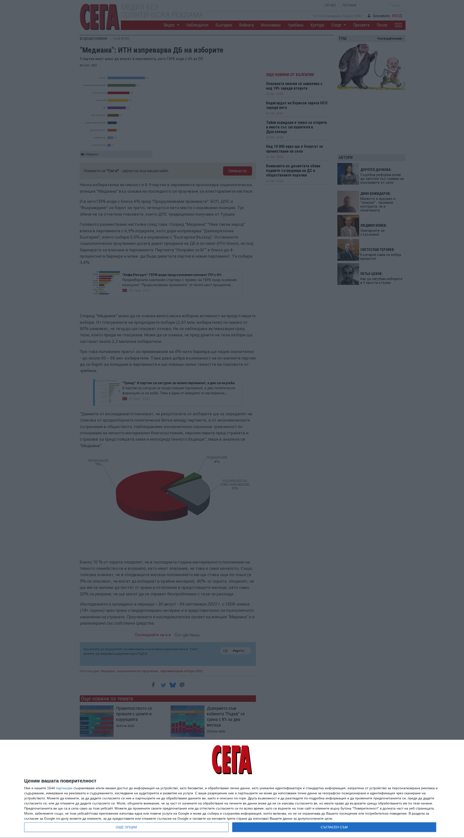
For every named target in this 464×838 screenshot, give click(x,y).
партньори (64, 788)
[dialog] (232, 789)
